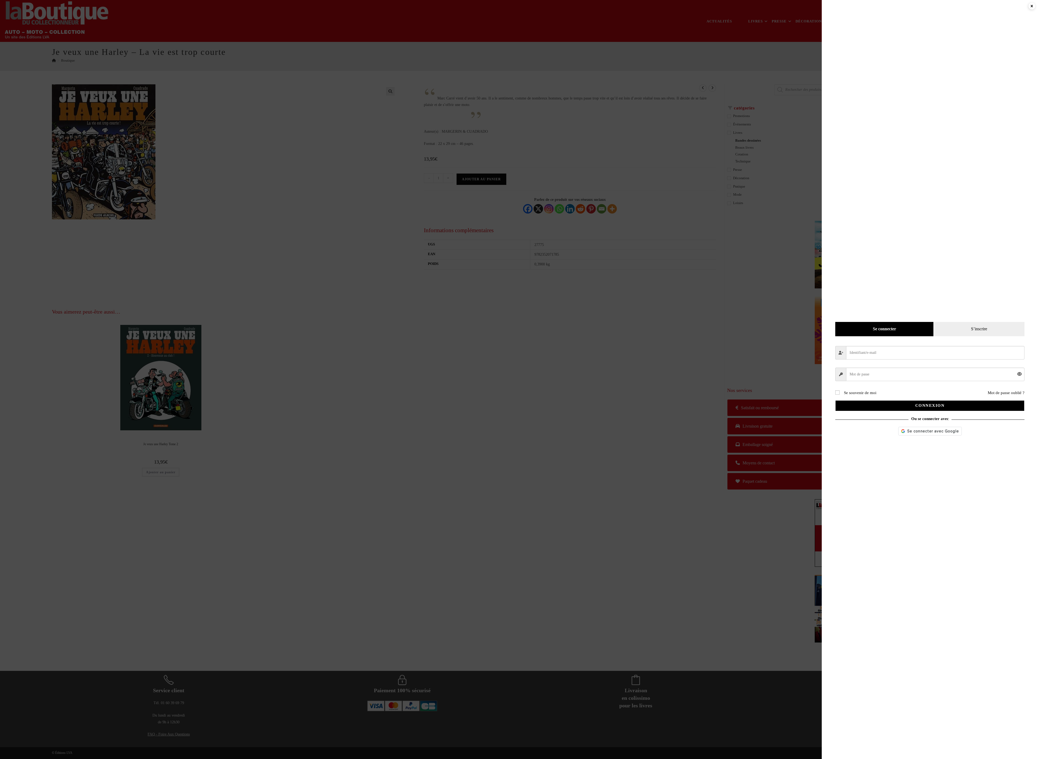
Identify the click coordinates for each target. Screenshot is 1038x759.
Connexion (930, 405)
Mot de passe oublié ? (1006, 393)
